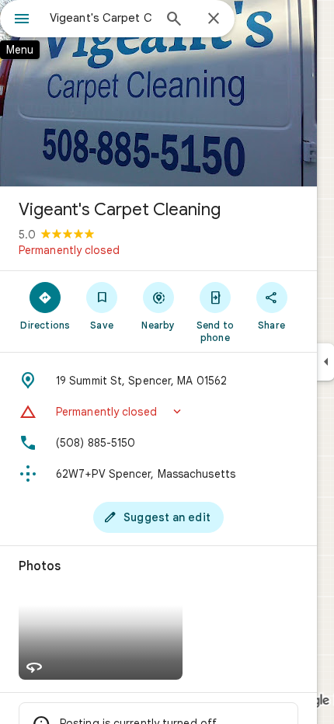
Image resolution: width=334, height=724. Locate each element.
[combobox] (101, 18)
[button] (158, 411)
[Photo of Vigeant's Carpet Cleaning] (158, 93)
